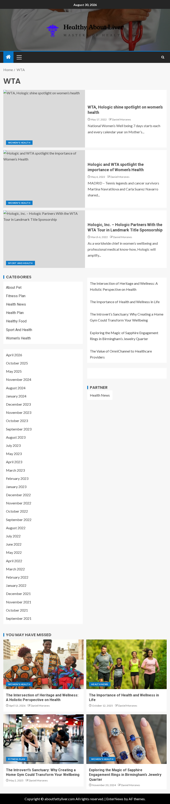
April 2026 (14, 355)
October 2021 (17, 610)
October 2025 (17, 363)
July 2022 (13, 536)
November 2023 (18, 412)
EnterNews (114, 799)
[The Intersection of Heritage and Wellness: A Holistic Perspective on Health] (43, 664)
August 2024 (15, 388)
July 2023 (13, 445)
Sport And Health (20, 263)
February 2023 (17, 478)
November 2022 (18, 503)
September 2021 (18, 618)
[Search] (163, 57)
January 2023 (16, 486)
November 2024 (18, 379)
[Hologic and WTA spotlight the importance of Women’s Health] (44, 179)
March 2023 (15, 470)
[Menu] (18, 57)
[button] (18, 57)
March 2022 (15, 569)
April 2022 (14, 561)
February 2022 (17, 577)
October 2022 (17, 511)
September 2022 (18, 519)
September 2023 (18, 429)
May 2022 (14, 552)
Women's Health (19, 142)
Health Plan (15, 313)
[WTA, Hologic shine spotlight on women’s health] (44, 118)
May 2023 (14, 453)
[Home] (8, 57)
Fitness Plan (15, 296)
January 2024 (16, 396)
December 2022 (18, 495)
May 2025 (14, 371)
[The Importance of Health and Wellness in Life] (126, 664)
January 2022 (16, 585)
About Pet (13, 287)
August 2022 (15, 528)
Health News (16, 304)
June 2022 (13, 544)
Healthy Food (16, 321)
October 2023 (17, 420)
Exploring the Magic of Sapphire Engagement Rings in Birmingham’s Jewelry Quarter (125, 775)
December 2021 (18, 593)
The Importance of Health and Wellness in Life (125, 302)
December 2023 (18, 404)
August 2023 (15, 437)
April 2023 (14, 462)
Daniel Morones (121, 119)
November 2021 (18, 602)
